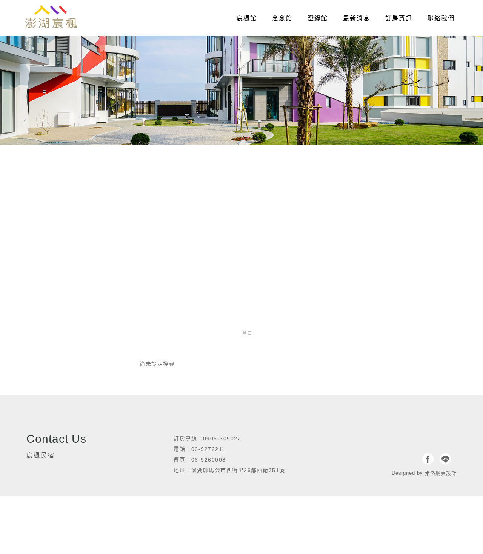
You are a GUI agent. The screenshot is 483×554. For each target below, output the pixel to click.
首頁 (247, 333)
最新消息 (356, 18)
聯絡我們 (441, 18)
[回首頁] (51, 17)
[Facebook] (428, 459)
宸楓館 (247, 18)
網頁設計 (446, 473)
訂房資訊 (398, 18)
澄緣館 (318, 18)
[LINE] (445, 459)
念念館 (282, 18)
